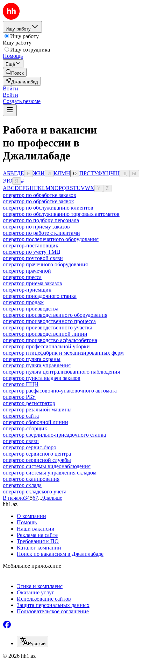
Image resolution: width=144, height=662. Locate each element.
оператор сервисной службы (37, 460)
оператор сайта (21, 416)
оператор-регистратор (29, 403)
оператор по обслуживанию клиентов (48, 208)
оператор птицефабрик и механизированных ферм (63, 353)
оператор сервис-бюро (29, 447)
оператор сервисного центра (37, 454)
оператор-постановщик (30, 245)
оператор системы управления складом (49, 473)
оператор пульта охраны (31, 359)
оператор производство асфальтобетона (50, 340)
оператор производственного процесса (49, 321)
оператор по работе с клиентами (41, 233)
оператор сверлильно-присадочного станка (54, 435)
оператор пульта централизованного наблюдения (61, 372)
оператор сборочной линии (35, 422)
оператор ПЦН (20, 384)
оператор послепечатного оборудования (51, 239)
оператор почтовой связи (33, 258)
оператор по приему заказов (36, 227)
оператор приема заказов (32, 283)
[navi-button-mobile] (10, 110)
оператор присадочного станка (40, 296)
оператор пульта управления (37, 365)
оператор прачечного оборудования (45, 264)
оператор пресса (22, 277)
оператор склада (22, 485)
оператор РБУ (19, 397)
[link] (15, 72)
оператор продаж (23, 302)
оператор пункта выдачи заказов (41, 378)
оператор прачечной (27, 271)
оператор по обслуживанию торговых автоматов (61, 214)
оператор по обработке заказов (39, 195)
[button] (10, 88)
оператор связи (21, 441)
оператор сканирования (31, 479)
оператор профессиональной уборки (46, 346)
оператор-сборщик (25, 428)
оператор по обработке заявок (38, 201)
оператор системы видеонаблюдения (47, 466)
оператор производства (30, 309)
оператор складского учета (34, 491)
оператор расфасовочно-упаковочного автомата (60, 391)
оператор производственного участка (47, 327)
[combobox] (32, 641)
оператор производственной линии (45, 334)
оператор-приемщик (27, 290)
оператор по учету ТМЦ (31, 252)
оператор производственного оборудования (55, 315)
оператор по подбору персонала (41, 220)
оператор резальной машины (37, 409)
